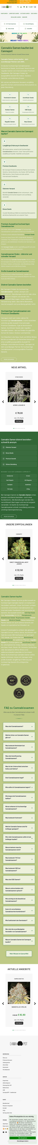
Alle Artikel (5, 1064)
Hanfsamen (4, 13)
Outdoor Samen (25, 13)
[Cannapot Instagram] (3, 1132)
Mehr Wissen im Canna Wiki (19, 954)
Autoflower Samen (29, 642)
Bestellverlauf (6, 1103)
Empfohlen (5, 1080)
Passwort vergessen (8, 1105)
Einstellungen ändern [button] (22, 1141)
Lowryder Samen (14, 13)
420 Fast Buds (30, 613)
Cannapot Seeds (30, 234)
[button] (13, 428)
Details (19, 421)
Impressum (5, 1067)
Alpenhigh (5, 1123)
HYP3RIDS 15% (13, 1)
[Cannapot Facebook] (6, 1132)
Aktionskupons (6, 1082)
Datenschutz (6, 1087)
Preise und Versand (7, 1060)
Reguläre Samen (16, 17)
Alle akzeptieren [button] (22, 1138)
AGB (4, 1090)
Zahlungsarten (6, 1062)
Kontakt (5, 1108)
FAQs (4, 1110)
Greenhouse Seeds (8, 618)
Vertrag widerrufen (7, 1112)
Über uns (5, 1057)
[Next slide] (35, 402)
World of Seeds (14, 620)
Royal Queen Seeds (23, 618)
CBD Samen (34, 13)
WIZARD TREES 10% (25, 1)
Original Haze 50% (12, 2)
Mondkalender (6, 1069)
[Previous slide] (3, 402)
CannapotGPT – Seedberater (9, 1092)
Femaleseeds (27, 615)
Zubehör (24, 17)
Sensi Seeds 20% (25, 2)
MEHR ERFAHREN (9, 359)
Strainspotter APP (7, 1085)
